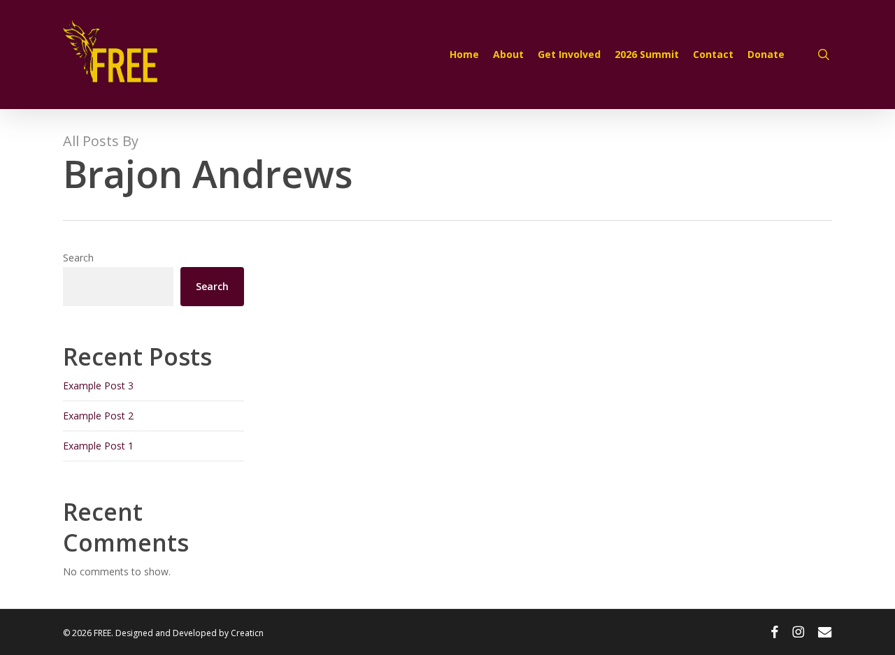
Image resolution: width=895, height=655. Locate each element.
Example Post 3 (98, 385)
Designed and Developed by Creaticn (189, 633)
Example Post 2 (98, 415)
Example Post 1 (98, 445)
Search (78, 257)
